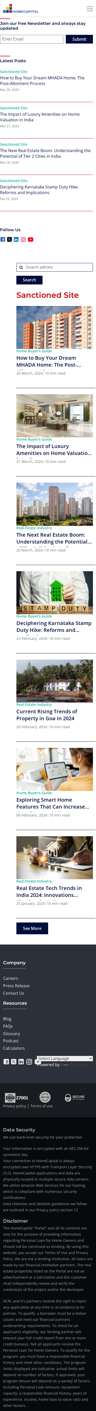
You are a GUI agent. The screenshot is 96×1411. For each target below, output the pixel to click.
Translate (79, 1064)
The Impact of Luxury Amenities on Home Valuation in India (40, 117)
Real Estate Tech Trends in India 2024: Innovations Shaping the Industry (49, 892)
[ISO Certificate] (16, 1097)
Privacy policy (14, 1106)
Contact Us (13, 993)
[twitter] (13, 1062)
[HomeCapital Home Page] (20, 8)
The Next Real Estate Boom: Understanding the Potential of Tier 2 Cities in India (45, 153)
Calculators (14, 1048)
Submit (79, 39)
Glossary (11, 1033)
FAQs (8, 1026)
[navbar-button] (88, 8)
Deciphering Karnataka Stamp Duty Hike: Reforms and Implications (39, 189)
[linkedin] (21, 1062)
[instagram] (29, 1062)
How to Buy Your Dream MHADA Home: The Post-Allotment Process (42, 80)
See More (32, 928)
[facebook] (6, 1062)
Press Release (16, 986)
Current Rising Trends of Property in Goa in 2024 (46, 715)
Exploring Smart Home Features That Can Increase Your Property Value (50, 804)
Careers (10, 978)
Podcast (11, 1041)
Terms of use (41, 1106)
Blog (7, 1019)
